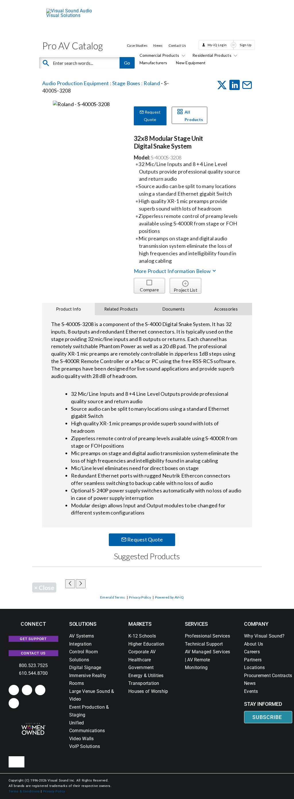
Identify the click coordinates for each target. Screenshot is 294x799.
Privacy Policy (140, 597)
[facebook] (27, 690)
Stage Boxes (126, 83)
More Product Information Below (173, 271)
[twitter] (40, 690)
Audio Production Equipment (75, 83)
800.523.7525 (33, 665)
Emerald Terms (112, 597)
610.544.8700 (33, 673)
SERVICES (196, 624)
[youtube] (14, 703)
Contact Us (177, 45)
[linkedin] (14, 690)
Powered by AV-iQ (169, 597)
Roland (152, 83)
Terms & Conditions (24, 791)
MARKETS (139, 624)
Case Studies (137, 45)
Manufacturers (153, 62)
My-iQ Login (217, 45)
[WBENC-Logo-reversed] (33, 725)
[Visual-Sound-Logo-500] (72, 10)
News (158, 45)
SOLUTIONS (82, 624)
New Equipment (191, 62)
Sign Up (246, 45)
